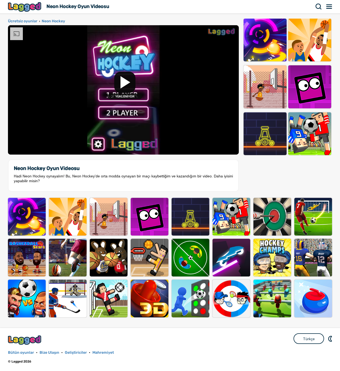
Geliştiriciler (76, 352)
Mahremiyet (103, 352)
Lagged (25, 7)
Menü (329, 6)
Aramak (318, 6)
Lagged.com (25, 340)
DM (330, 338)
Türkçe (309, 339)
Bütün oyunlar (21, 352)
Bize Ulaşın (49, 352)
